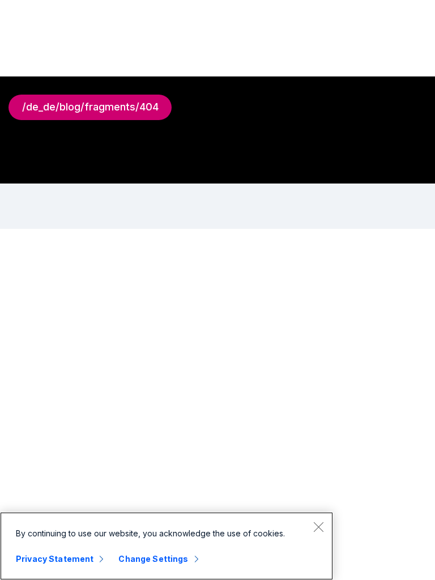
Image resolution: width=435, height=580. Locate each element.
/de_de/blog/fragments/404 (90, 107)
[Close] (318, 526)
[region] (166, 546)
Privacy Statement (54, 559)
